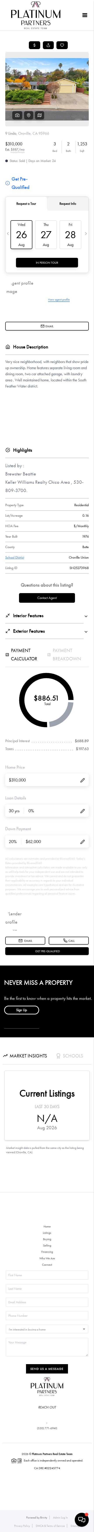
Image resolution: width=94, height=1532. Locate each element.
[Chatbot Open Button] (82, 1520)
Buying (47, 1239)
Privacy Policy (22, 1526)
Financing (47, 1252)
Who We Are (47, 1258)
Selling (47, 1245)
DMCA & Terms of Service (50, 1526)
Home (47, 1226)
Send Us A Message (47, 1369)
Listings (47, 1233)
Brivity (43, 1517)
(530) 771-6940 (47, 1428)
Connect (47, 1265)
